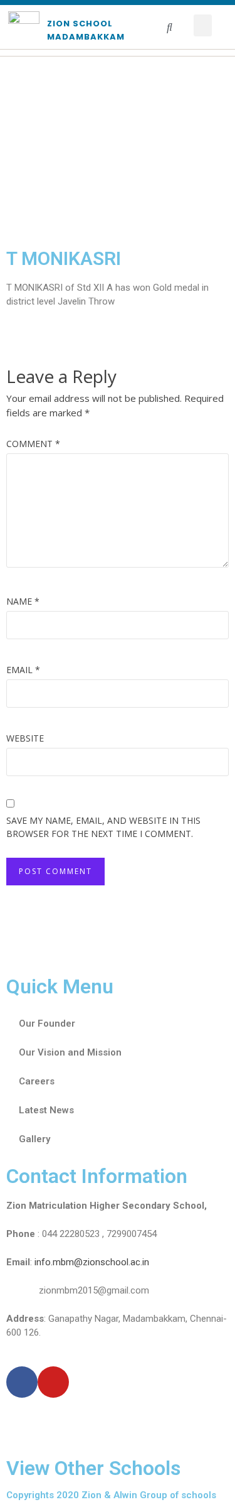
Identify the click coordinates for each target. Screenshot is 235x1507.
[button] (203, 25)
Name (22, 601)
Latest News (46, 1110)
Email (23, 670)
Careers (37, 1081)
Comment (33, 444)
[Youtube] (53, 1382)
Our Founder (47, 1023)
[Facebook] (22, 1382)
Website (25, 738)
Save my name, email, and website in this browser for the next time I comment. (103, 827)
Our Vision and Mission (70, 1052)
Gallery (34, 1139)
